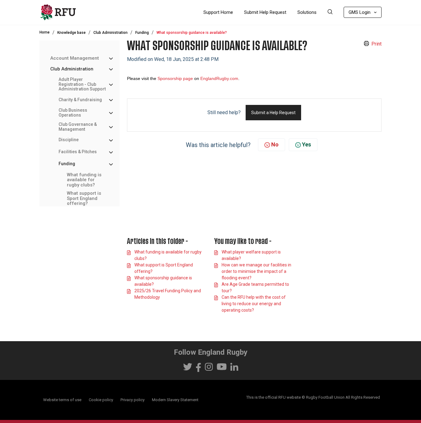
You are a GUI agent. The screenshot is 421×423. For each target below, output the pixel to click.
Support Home (218, 12)
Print (376, 44)
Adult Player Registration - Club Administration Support (82, 84)
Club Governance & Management (78, 126)
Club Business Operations (73, 112)
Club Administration (110, 32)
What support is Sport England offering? (84, 198)
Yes (306, 144)
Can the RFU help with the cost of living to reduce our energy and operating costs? (254, 304)
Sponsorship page (175, 78)
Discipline (69, 140)
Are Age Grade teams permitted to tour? (255, 287)
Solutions (307, 12)
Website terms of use (62, 399)
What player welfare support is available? (251, 255)
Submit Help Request (265, 12)
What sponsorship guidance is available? (163, 281)
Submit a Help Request (273, 112)
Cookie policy (101, 399)
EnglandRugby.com (219, 78)
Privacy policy (133, 399)
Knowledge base (71, 32)
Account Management (74, 58)
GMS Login (359, 12)
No (275, 144)
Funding (142, 32)
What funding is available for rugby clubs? (84, 180)
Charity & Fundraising (80, 99)
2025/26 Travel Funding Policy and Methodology (167, 294)
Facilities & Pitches (78, 152)
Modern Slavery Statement (175, 399)
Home (44, 32)
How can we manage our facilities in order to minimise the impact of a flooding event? (256, 271)
